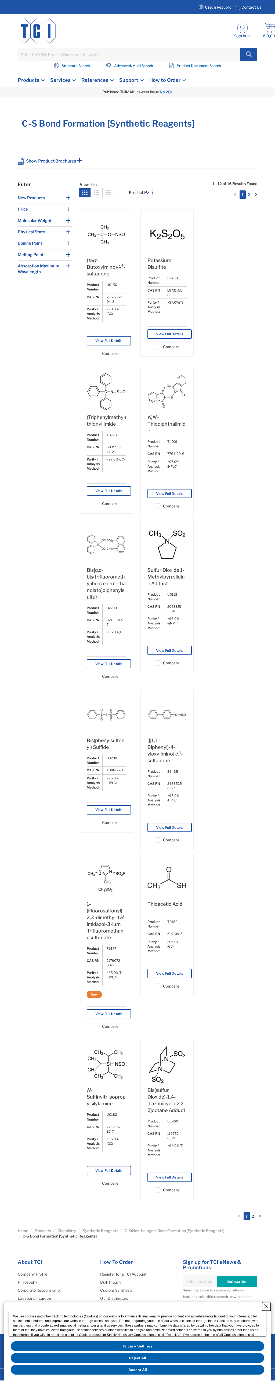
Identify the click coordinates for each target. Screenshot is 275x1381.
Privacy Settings (138, 1346)
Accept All (137, 1370)
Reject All (137, 1358)
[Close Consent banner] (266, 1306)
